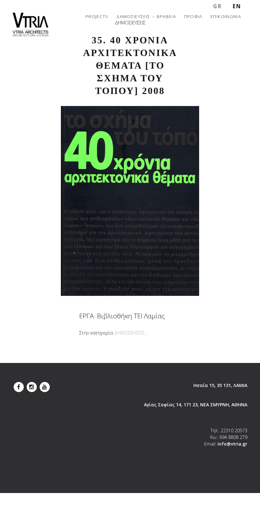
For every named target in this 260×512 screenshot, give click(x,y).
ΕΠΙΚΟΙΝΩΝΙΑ (226, 16)
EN (236, 6)
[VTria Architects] (30, 24)
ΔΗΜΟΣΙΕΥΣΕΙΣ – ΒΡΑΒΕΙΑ (146, 16)
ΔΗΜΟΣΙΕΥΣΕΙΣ (129, 332)
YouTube (45, 385)
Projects (97, 16)
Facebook (19, 385)
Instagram (32, 385)
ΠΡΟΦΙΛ (193, 16)
